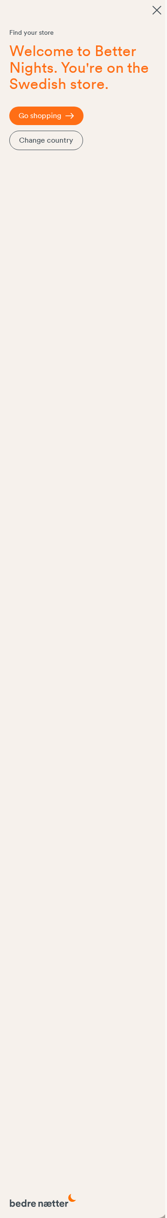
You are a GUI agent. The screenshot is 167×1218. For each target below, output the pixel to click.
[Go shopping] (156, 10)
